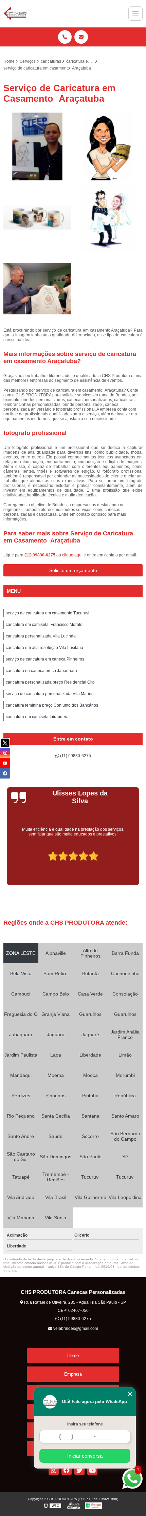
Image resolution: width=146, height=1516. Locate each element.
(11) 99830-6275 (40, 555)
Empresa (73, 1374)
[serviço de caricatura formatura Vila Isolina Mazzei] (37, 146)
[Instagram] (54, 1470)
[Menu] (135, 14)
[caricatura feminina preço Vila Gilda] (109, 146)
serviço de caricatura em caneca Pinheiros (45, 659)
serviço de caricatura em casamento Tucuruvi (47, 613)
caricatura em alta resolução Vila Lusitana (44, 647)
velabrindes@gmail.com (75, 1328)
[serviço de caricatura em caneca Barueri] (37, 218)
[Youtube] (92, 1470)
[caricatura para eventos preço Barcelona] (37, 289)
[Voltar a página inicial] (15, 13)
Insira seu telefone (85, 1424)
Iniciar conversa (85, 1456)
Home (73, 1355)
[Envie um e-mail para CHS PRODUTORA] (81, 37)
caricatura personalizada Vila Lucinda (41, 636)
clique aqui (72, 555)
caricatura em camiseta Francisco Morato (44, 624)
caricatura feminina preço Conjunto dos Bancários (52, 705)
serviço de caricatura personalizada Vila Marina (50, 693)
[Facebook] (66, 1470)
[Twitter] (79, 1470)
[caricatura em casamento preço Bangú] (109, 218)
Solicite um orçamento (73, 570)
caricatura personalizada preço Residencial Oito (50, 682)
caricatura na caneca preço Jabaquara (41, 670)
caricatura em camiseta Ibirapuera (37, 716)
